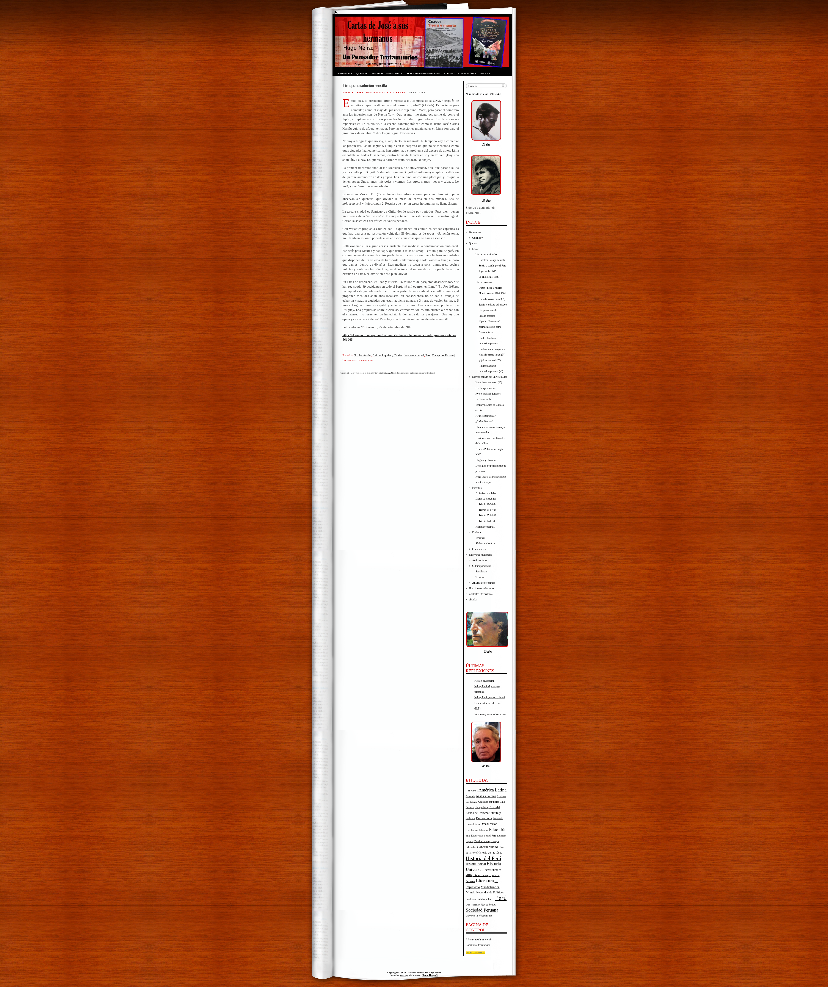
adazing (404, 975)
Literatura (485, 880)
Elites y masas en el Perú (483, 835)
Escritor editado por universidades (489, 376)
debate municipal (414, 355)
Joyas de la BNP (487, 271)
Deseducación (489, 824)
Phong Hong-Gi (430, 975)
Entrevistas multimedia (387, 73)
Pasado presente (487, 315)
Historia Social (476, 864)
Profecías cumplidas (485, 493)
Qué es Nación (473, 905)
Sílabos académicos (485, 543)
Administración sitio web (478, 939)
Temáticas (480, 537)
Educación (498, 829)
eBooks (485, 73)
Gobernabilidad (487, 847)
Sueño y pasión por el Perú (492, 265)
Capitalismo (471, 802)
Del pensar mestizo (488, 310)
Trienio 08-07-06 (487, 509)
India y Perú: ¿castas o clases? (489, 697)
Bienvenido (344, 73)
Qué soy (361, 73)
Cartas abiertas (486, 332)
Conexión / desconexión (478, 944)
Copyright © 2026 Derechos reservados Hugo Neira (414, 972)
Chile (502, 801)
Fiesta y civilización (484, 680)
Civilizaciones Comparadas (492, 349)
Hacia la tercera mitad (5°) (492, 354)
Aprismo (501, 796)
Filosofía (471, 847)
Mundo (470, 892)
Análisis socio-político (483, 582)
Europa (495, 841)
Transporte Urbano (443, 355)
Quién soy (477, 237)
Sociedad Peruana (482, 910)
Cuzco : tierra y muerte (490, 287)
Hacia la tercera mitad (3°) (492, 299)
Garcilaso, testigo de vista (492, 260)
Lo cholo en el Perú (489, 276)
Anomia (470, 796)
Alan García (472, 790)
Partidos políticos (485, 899)
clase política (481, 807)
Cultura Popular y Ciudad (388, 355)
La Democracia (483, 399)
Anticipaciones (479, 560)
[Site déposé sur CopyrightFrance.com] (475, 953)
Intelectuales (480, 875)
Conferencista (479, 549)
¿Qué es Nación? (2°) (490, 360)
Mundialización (490, 887)
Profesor (476, 532)
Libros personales (484, 282)
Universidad (472, 915)
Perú (428, 355)
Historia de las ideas (489, 852)
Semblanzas (481, 571)
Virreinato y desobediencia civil (490, 714)
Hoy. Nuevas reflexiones (423, 73)
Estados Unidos (482, 841)
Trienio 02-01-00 (487, 521)
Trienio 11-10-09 (487, 504)
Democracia (484, 818)
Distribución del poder (477, 830)
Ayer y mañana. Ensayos (488, 393)
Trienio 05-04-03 (487, 515)
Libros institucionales (486, 254)
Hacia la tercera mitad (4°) (488, 382)
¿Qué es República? (485, 415)
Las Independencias (485, 388)
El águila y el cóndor (485, 460)
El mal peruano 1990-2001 (492, 293)
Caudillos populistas (488, 801)
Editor (475, 249)
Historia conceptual (485, 526)
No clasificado (362, 355)
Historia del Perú (483, 858)
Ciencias (470, 807)
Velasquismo (485, 915)
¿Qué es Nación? (484, 421)
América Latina (492, 790)
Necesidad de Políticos (490, 892)
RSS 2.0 (388, 373)
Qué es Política (488, 904)
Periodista (477, 487)
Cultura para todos (481, 565)
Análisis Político (486, 796)
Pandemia (471, 899)
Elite (468, 835)
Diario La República (485, 498)
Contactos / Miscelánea (460, 73)
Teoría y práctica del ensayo (493, 304)
